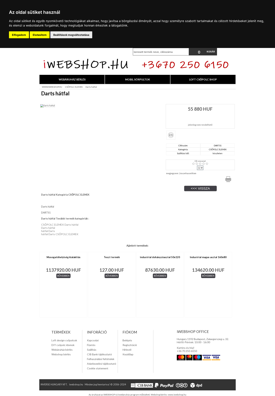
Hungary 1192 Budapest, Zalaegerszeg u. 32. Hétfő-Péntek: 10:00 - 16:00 (203, 340)
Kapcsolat (93, 340)
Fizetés (91, 345)
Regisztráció (130, 345)
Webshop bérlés (61, 354)
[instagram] (213, 386)
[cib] (142, 386)
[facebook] (208, 386)
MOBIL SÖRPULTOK (137, 79)
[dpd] (197, 386)
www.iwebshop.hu (177, 394)
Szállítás (91, 349)
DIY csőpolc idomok (62, 345)
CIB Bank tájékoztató (99, 354)
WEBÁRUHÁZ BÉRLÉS (72, 79)
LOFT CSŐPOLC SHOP (203, 79)
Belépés (127, 340)
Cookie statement (97, 368)
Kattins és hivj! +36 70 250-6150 (187, 349)
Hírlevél (127, 349)
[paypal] (165, 386)
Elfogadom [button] (19, 34)
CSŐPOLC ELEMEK (74, 87)
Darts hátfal (91, 87)
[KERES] (185, 51)
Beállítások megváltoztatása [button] (71, 34)
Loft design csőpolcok (64, 340)
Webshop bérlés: (159, 394)
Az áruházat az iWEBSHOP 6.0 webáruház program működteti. (120, 394)
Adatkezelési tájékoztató (101, 363)
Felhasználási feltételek (100, 359)
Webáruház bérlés (62, 349)
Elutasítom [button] (40, 34)
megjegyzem (172, 173)
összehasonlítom (188, 173)
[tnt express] (182, 386)
